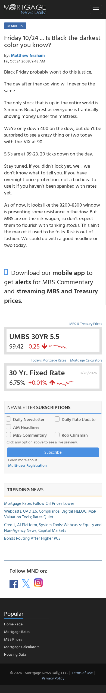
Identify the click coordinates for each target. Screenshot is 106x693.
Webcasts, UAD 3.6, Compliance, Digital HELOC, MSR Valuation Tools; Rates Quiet (50, 514)
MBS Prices (13, 639)
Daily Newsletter (28, 419)
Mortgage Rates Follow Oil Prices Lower (39, 503)
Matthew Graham (28, 55)
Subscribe (53, 452)
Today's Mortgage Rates (48, 360)
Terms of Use (82, 672)
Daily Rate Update (78, 419)
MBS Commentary (30, 435)
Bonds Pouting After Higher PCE (32, 538)
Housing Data (15, 654)
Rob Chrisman (75, 435)
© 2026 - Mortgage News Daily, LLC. (39, 672)
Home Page (13, 624)
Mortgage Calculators (86, 360)
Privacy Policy (53, 678)
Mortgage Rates (17, 631)
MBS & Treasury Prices (85, 323)
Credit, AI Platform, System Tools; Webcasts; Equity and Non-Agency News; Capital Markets (53, 527)
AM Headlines (26, 427)
